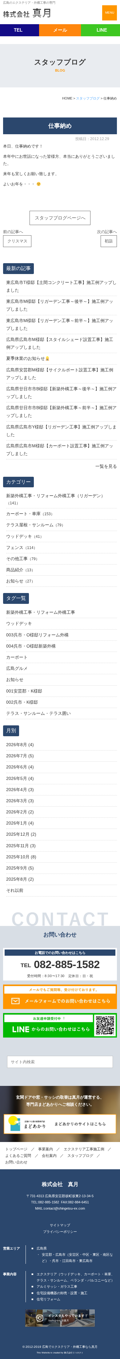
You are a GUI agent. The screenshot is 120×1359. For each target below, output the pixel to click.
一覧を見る (106, 466)
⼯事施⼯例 (84, 1149)
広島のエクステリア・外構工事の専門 (29, 2)
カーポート (17, 657)
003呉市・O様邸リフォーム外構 (37, 634)
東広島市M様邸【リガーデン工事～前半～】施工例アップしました (59, 324)
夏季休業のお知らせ (25, 358)
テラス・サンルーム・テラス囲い (38, 713)
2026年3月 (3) (20, 800)
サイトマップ (60, 1225)
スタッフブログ (80, 1156)
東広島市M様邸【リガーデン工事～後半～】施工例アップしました (59, 305)
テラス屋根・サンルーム (30, 524)
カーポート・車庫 (23, 513)
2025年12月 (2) (21, 834)
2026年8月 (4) (20, 744)
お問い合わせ (16, 1162)
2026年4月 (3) (20, 789)
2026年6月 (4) (20, 766)
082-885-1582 (48, 1202)
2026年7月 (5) (20, 755)
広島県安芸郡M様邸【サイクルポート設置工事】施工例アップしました (59, 373)
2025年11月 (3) (21, 845)
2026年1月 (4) (20, 823)
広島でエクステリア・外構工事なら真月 (70, 1346)
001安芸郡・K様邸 (24, 690)
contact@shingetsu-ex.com (64, 1208)
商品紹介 (14, 569)
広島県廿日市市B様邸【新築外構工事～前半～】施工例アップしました (61, 411)
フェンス (14, 547)
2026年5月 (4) (20, 778)
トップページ (16, 1149)
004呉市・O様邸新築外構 (31, 646)
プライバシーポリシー (60, 1231)
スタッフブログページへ (60, 217)
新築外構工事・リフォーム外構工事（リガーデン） (55, 495)
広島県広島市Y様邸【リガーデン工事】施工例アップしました (61, 430)
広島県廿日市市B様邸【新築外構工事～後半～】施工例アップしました (61, 392)
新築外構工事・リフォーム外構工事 (40, 612)
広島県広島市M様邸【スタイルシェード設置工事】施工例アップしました (59, 343)
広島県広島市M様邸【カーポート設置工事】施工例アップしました (59, 449)
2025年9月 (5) (20, 867)
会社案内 (49, 1156)
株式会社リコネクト (73, 1353)
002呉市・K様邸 (22, 702)
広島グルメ (17, 668)
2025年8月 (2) (20, 879)
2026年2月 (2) (20, 811)
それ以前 (14, 890)
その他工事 (17, 558)
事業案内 (45, 1149)
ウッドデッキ (19, 536)
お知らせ (14, 580)
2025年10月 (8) (21, 856)
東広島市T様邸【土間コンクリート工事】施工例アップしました (61, 286)
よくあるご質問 (18, 1156)
